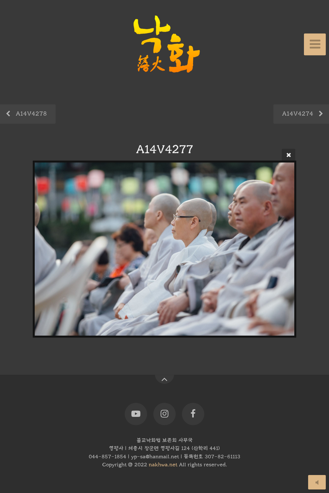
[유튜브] (136, 414)
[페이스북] (193, 414)
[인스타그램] (164, 414)
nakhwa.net (163, 465)
